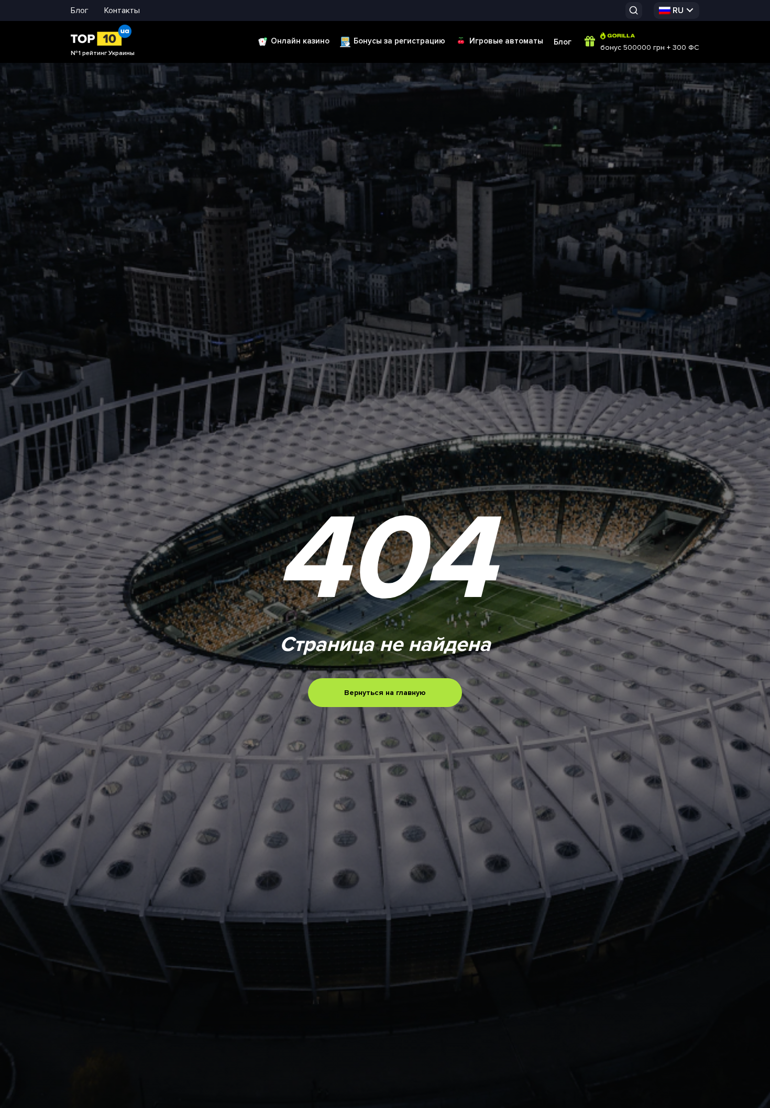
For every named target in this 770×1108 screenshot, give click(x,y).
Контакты (122, 10)
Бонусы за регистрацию (399, 41)
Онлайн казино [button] (300, 41)
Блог (80, 10)
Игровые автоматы (506, 41)
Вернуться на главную (385, 692)
